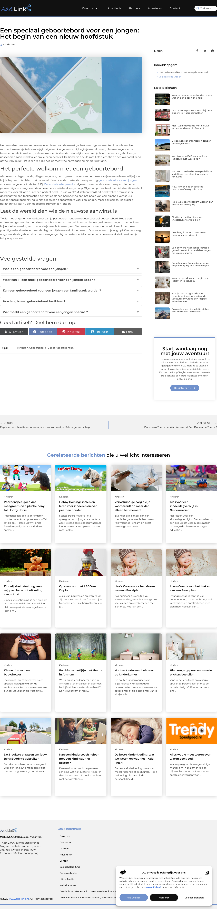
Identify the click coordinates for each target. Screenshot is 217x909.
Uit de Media (113, 8)
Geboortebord (37, 347)
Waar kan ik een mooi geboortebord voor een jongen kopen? (71, 279)
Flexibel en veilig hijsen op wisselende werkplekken (187, 218)
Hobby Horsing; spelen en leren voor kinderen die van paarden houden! (78, 506)
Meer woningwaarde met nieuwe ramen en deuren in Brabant (191, 127)
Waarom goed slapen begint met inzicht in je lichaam (191, 279)
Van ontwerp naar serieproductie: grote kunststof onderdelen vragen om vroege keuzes (191, 250)
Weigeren (164, 897)
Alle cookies (134, 897)
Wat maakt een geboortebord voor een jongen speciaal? (71, 312)
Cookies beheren (194, 897)
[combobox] (205, 8)
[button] (207, 872)
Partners (134, 8)
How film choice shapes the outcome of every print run (187, 188)
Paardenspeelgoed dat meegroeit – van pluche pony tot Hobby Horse (24, 506)
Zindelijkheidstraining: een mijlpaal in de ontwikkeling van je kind (23, 590)
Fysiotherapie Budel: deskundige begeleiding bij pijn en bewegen (190, 264)
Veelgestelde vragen (170, 76)
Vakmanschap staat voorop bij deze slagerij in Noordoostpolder (192, 111)
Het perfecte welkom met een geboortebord (183, 72)
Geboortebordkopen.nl (58, 184)
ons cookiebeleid (153, 887)
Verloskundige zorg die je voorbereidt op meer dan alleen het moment (132, 506)
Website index (68, 885)
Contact (175, 8)
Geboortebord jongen (61, 347)
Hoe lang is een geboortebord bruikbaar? (71, 301)
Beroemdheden (68, 873)
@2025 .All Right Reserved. (26, 898)
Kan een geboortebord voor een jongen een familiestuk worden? (71, 290)
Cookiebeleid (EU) (70, 866)
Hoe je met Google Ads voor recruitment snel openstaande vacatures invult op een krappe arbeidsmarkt (189, 297)
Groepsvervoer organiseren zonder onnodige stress (191, 142)
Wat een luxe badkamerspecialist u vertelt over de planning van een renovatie (192, 174)
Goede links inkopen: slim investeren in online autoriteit (91, 891)
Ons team (65, 842)
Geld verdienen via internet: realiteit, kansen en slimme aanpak (96, 897)
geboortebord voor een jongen (117, 180)
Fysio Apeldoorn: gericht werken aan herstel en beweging (192, 203)
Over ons (88, 8)
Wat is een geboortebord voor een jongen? (71, 269)
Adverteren (155, 8)
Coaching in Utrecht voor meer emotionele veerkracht (189, 233)
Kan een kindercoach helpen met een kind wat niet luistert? (79, 758)
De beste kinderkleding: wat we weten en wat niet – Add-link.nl (135, 758)
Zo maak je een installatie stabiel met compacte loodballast (191, 310)
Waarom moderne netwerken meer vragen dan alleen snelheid (192, 96)
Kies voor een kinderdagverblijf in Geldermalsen (184, 506)
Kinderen (9, 44)
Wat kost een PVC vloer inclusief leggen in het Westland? (190, 157)
